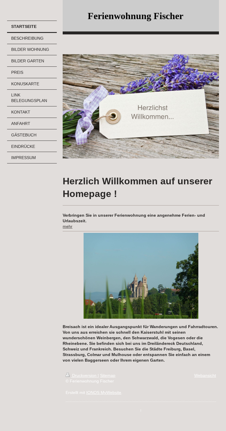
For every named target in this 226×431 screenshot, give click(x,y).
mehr (67, 226)
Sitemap (107, 375)
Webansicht (205, 375)
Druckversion (84, 375)
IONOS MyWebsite (103, 392)
